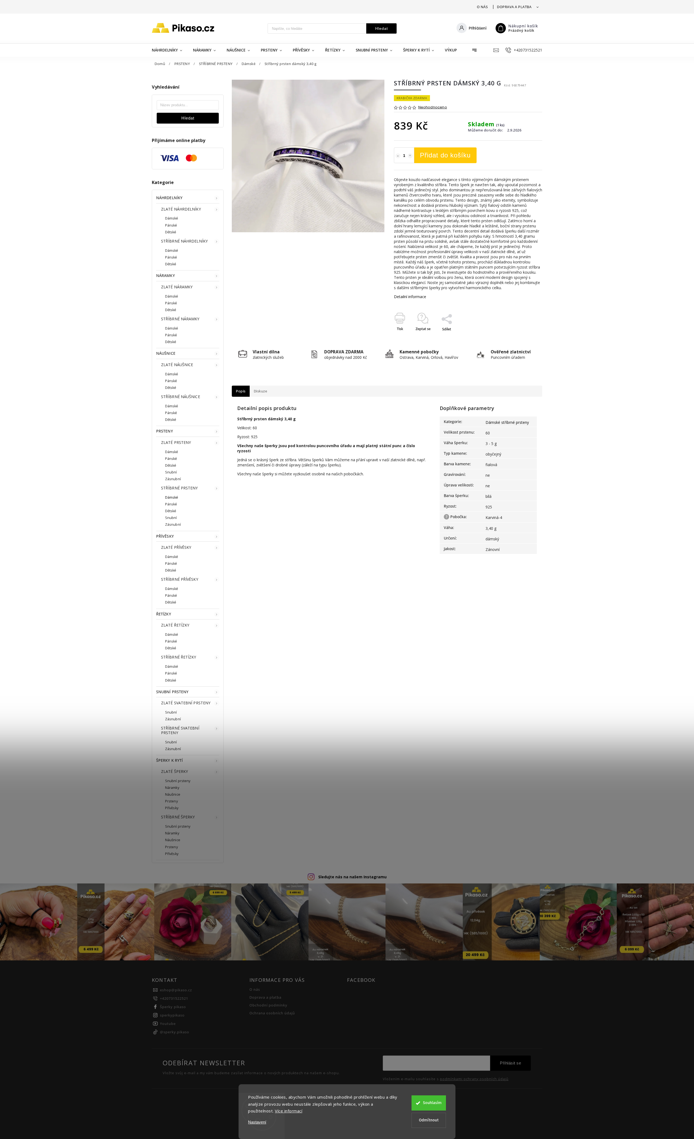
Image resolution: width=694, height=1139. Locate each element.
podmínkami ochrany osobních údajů (474, 1079)
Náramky (172, 787)
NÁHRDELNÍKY (169, 197)
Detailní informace (410, 296)
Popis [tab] (241, 391)
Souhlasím (432, 1103)
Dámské (171, 218)
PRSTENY (164, 431)
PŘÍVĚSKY (165, 536)
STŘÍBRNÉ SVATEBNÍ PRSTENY (180, 730)
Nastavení (257, 1122)
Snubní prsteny (177, 781)
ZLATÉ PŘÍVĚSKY (176, 547)
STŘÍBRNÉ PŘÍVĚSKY (179, 579)
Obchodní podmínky (268, 1005)
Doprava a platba (514, 6)
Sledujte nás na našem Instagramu (352, 876)
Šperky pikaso (173, 1007)
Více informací (288, 1111)
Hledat (381, 28)
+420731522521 (174, 998)
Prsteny (171, 801)
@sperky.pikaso (174, 1032)
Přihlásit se (510, 1063)
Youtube (168, 1023)
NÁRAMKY (165, 275)
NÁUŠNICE (165, 353)
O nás (482, 6)
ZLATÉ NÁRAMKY (176, 286)
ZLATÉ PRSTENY (176, 442)
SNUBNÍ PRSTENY (172, 691)
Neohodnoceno (432, 107)
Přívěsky (171, 808)
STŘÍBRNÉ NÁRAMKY (180, 318)
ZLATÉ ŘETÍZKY (175, 625)
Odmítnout (429, 1120)
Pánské (171, 225)
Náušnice (172, 794)
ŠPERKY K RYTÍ (169, 760)
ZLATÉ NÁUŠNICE (177, 364)
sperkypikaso (172, 1015)
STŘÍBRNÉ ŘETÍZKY (178, 657)
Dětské (170, 232)
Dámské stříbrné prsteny (507, 422)
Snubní (171, 472)
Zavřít (525, 338)
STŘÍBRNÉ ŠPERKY (178, 816)
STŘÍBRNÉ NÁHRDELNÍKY (184, 241)
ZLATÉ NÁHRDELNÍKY (181, 209)
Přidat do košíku (445, 155)
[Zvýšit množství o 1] (410, 155)
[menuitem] (170, 50)
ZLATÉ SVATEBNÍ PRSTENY (185, 702)
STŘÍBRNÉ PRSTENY (179, 488)
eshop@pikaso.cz (176, 990)
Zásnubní (173, 479)
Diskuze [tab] (260, 391)
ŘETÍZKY (163, 614)
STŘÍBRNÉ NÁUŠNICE (180, 396)
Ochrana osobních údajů (272, 1013)
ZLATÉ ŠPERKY (174, 771)
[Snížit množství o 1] (398, 155)
